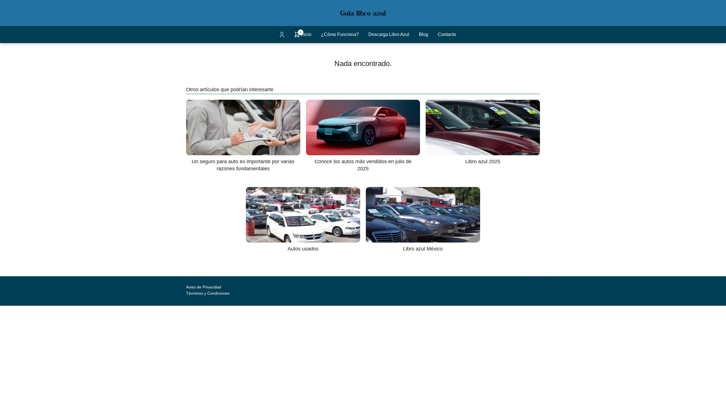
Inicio (306, 34)
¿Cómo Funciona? (340, 34)
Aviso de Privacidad (203, 287)
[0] (297, 36)
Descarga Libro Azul (388, 34)
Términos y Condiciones (207, 293)
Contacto (447, 34)
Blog (423, 34)
